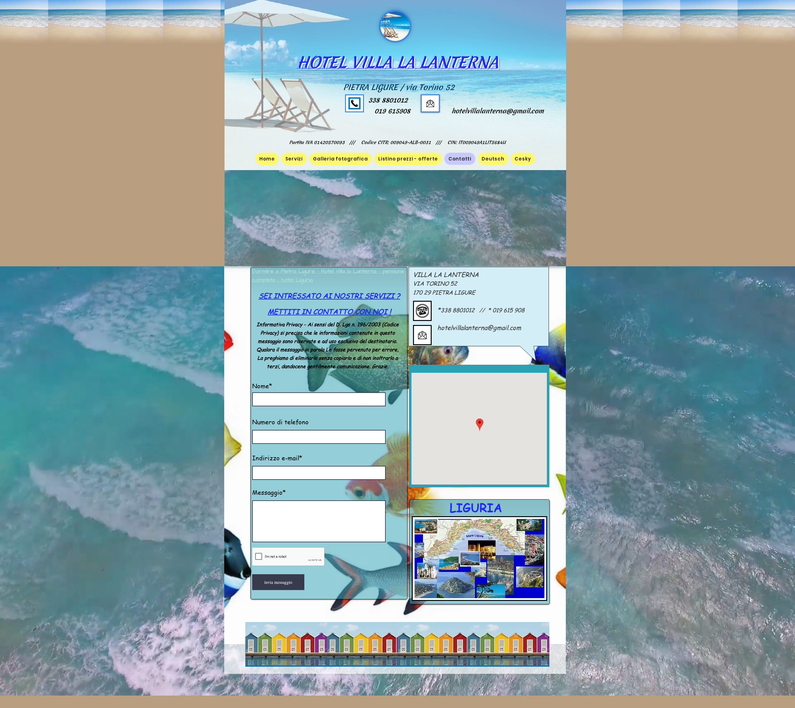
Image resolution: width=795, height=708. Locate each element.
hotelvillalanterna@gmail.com (498, 110)
